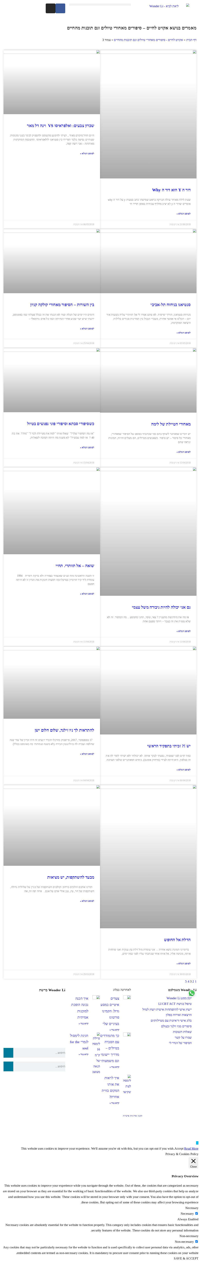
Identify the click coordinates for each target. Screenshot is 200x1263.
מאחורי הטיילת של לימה (171, 424)
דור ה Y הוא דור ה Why (171, 190)
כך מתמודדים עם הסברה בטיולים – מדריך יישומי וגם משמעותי (109, 1048)
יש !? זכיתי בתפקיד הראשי (169, 746)
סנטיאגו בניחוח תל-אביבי (171, 304)
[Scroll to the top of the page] (197, 1143)
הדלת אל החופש (177, 939)
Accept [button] (178, 1148)
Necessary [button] (191, 1208)
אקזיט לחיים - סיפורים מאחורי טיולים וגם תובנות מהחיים (148, 39)
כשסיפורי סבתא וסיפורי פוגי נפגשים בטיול (60, 423)
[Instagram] (50, 8)
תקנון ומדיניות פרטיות (132, 1116)
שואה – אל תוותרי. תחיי (75, 565)
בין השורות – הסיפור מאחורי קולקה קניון (62, 304)
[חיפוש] (8, 1053)
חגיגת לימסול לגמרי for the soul (79, 1042)
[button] (100, 5)
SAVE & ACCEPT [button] (186, 1258)
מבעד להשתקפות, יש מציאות (70, 877)
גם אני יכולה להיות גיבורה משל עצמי (161, 607)
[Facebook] (60, 8)
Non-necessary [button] (188, 1236)
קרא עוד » (114, 1029)
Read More (191, 1148)
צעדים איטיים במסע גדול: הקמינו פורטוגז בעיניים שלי (110, 1011)
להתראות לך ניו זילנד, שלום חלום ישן (64, 730)
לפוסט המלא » (184, 213)
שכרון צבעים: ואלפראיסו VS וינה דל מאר (60, 125)
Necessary (187, 1213)
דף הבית (191, 39)
